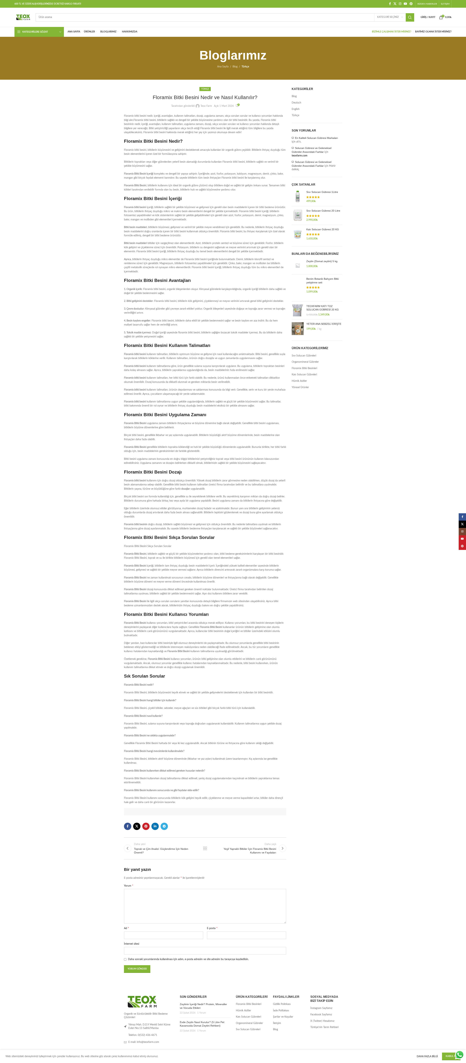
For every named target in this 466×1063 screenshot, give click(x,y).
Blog (235, 66)
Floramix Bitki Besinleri (304, 368)
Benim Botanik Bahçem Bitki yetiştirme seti (322, 280)
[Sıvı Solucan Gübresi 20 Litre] (298, 215)
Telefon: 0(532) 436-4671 (142, 1035)
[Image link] (142, 1001)
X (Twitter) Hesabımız (322, 1021)
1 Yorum (201, 1013)
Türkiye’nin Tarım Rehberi (324, 1027)
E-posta (212, 928)
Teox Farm (206, 106)
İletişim (277, 1023)
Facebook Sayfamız (321, 1014)
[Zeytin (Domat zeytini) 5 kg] (298, 265)
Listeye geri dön (205, 848)
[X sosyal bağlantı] (395, 4)
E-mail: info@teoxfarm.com (143, 1042)
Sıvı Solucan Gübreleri (304, 355)
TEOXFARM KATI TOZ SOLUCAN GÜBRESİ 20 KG (322, 308)
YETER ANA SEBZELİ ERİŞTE (323, 323)
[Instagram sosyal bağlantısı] (400, 4)
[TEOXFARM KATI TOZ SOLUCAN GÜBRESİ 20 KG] (298, 310)
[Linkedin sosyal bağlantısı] (155, 826)
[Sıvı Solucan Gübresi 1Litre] (298, 196)
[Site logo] (23, 17)
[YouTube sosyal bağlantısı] (405, 4)
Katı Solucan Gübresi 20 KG (322, 229)
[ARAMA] (410, 17)
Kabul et (451, 1056)
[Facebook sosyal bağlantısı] (390, 4)
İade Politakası (281, 1010)
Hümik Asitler (299, 381)
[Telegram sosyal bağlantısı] (164, 826)
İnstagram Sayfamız (321, 1008)
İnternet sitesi (131, 944)
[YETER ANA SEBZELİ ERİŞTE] (298, 328)
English (296, 109)
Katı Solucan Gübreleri (304, 374)
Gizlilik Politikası (282, 1004)
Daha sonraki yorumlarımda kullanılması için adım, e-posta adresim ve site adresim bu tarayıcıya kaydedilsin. (188, 959)
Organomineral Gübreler (305, 362)
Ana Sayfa (223, 66)
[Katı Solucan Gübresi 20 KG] (298, 234)
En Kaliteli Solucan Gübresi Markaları (316, 137)
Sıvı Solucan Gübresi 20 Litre (323, 210)
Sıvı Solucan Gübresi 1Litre (322, 192)
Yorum (128, 885)
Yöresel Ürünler (300, 387)
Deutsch (296, 102)
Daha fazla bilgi (427, 1056)
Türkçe (245, 66)
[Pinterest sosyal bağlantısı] (411, 4)
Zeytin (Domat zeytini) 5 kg (321, 261)
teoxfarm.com (299, 155)
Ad (126, 928)
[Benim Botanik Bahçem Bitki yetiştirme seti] (298, 288)
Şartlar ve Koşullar (283, 1017)
